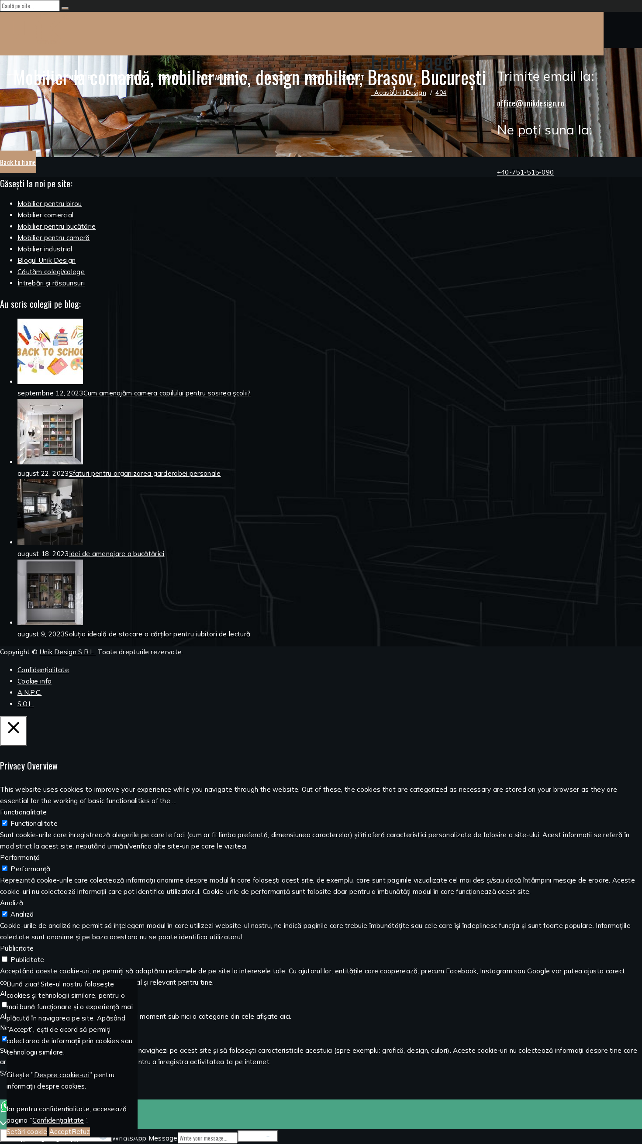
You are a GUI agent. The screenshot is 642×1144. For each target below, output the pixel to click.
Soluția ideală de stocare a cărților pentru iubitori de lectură (157, 634)
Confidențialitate (43, 670)
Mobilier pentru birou (49, 203)
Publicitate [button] (17, 948)
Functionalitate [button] (23, 812)
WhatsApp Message (145, 1138)
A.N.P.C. (29, 692)
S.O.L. (25, 704)
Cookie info (34, 681)
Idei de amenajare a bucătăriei (117, 554)
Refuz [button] (81, 1131)
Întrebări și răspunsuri (51, 283)
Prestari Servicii (223, 77)
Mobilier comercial (45, 215)
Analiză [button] (11, 903)
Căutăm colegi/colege (51, 272)
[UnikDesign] (301, 30)
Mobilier (81, 77)
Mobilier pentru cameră (53, 238)
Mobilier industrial (44, 249)
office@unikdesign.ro (530, 103)
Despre (315, 77)
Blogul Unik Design (46, 260)
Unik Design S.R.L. (68, 652)
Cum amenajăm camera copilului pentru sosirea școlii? (167, 393)
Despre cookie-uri (62, 1075)
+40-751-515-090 (525, 172)
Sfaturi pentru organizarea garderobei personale (145, 473)
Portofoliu (126, 77)
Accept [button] (60, 1131)
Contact (352, 77)
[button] (18, 162)
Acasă (45, 77)
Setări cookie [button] (27, 1131)
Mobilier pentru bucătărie (56, 226)
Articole (277, 77)
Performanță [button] (20, 857)
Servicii (169, 77)
